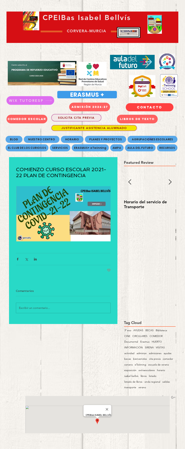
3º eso (127, 330)
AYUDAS (138, 330)
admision (142, 353)
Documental (131, 341)
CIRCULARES (139, 336)
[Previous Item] (129, 182)
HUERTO (157, 341)
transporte (130, 387)
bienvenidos (140, 358)
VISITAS (160, 347)
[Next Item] (170, 182)
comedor (168, 358)
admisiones (155, 353)
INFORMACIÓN (133, 347)
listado (152, 376)
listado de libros (133, 381)
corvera (128, 364)
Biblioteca (161, 330)
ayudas (167, 353)
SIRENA (149, 347)
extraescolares (147, 370)
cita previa (155, 358)
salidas (166, 381)
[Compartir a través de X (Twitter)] (26, 259)
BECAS (149, 330)
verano (142, 387)
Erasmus (145, 341)
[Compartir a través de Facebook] (17, 259)
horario (161, 370)
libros (144, 376)
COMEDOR (156, 336)
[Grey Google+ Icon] (173, 397)
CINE (127, 336)
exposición (130, 370)
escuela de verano (158, 364)
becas (127, 358)
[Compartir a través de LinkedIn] (35, 259)
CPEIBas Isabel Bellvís (87, 17)
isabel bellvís (131, 376)
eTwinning (140, 364)
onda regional (152, 381)
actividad (129, 353)
